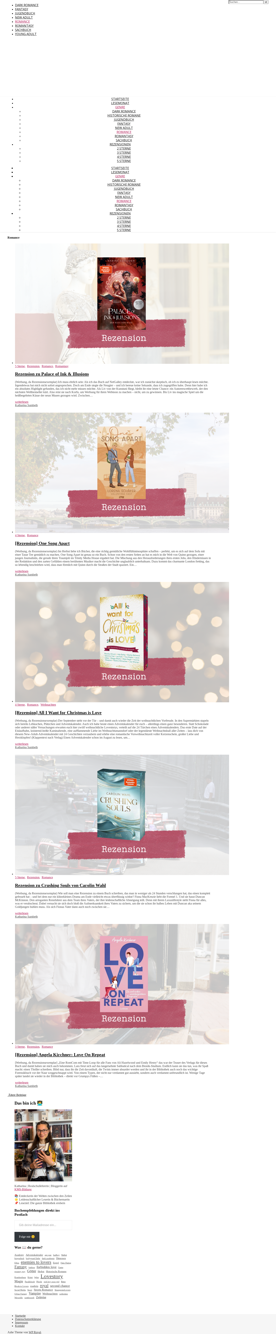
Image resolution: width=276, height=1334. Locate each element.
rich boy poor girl (51, 1282)
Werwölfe (18, 1298)
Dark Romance (26, 5)
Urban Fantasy (20, 1294)
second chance (60, 1286)
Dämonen (61, 1258)
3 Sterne (124, 153)
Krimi (30, 1277)
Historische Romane (124, 115)
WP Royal (35, 1332)
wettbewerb (29, 1298)
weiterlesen (21, 401)
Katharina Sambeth (26, 405)
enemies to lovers (36, 1262)
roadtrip (34, 1286)
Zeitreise (41, 1297)
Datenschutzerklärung (28, 1319)
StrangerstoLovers (62, 1290)
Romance (22, 22)
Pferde (39, 1282)
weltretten (63, 1294)
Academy (19, 1254)
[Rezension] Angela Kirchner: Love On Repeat (60, 1054)
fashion (32, 1267)
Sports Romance (43, 1289)
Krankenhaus (20, 1277)
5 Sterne (124, 161)
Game (60, 1267)
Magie (18, 1281)
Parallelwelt (30, 1282)
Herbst (41, 1271)
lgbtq (36, 1277)
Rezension (33, 366)
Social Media (20, 1290)
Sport (29, 1290)
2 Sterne (124, 148)
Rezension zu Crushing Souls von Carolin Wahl (60, 885)
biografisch (19, 1258)
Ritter (63, 1282)
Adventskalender (34, 1254)
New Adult (24, 17)
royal (44, 1285)
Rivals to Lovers (21, 1286)
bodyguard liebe (33, 1258)
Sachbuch (23, 30)
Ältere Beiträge (17, 1095)
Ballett (64, 1255)
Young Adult (26, 34)
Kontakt (20, 1325)
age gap (48, 1255)
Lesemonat (120, 103)
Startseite (120, 99)
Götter (31, 1271)
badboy (56, 1255)
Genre (120, 107)
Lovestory (52, 1276)
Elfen (16, 1263)
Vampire (35, 1293)
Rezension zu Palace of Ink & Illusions (52, 374)
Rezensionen (120, 144)
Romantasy (24, 26)
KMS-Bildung (23, 1189)
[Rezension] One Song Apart (42, 543)
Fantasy (21, 9)
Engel (56, 1262)
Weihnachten (48, 704)
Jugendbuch (25, 13)
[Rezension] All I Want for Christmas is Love (58, 712)
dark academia (48, 1258)
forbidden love (47, 1267)
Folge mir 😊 (27, 1236)
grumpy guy (19, 1272)
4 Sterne (124, 157)
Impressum (21, 1322)
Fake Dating (66, 1263)
